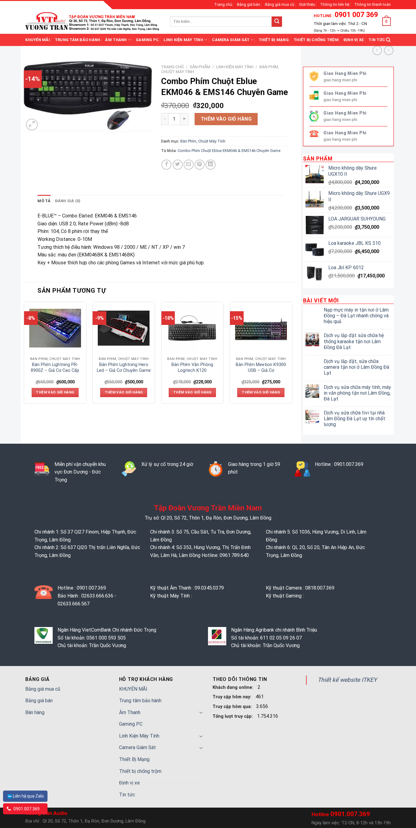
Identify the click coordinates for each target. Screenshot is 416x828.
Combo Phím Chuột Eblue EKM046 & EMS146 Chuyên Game (229, 150)
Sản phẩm (200, 66)
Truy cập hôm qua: (233, 706)
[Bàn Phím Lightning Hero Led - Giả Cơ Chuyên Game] (124, 328)
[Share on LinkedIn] (211, 165)
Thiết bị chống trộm (316, 39)
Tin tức (376, 39)
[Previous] (24, 355)
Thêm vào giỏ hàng (226, 119)
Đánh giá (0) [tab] (68, 201)
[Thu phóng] (32, 125)
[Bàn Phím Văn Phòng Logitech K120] (192, 328)
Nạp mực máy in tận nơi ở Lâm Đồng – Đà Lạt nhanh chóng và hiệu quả (356, 315)
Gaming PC (147, 39)
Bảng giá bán (248, 4)
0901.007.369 (26, 808)
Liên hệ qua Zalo (28, 796)
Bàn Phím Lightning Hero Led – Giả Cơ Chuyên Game (124, 367)
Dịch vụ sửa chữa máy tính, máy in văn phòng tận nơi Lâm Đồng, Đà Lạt (357, 393)
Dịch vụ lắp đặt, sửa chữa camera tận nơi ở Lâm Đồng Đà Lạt (356, 367)
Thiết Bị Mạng (274, 39)
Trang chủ (223, 4)
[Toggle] (201, 712)
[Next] (291, 355)
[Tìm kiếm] (388, 40)
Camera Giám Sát (230, 39)
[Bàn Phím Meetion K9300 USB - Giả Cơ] (261, 328)
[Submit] (277, 21)
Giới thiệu (307, 4)
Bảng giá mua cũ (279, 4)
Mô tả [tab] (44, 201)
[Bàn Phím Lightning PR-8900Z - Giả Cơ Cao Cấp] (55, 328)
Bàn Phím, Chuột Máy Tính (202, 141)
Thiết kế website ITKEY (347, 679)
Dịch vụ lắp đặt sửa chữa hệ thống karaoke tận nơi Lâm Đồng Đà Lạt (354, 341)
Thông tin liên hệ (334, 4)
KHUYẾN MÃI (37, 39)
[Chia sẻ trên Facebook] (166, 165)
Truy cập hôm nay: (232, 696)
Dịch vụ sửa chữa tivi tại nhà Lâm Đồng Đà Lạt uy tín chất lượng (354, 418)
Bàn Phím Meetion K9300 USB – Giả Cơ (261, 367)
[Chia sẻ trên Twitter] (178, 165)
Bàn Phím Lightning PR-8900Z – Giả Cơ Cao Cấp (55, 367)
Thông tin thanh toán (372, 4)
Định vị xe (354, 39)
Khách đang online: (234, 687)
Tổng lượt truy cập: (233, 716)
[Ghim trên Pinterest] (200, 165)
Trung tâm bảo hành (77, 39)
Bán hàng (34, 712)
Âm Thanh (116, 39)
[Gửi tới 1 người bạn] (189, 165)
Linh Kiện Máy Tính (183, 39)
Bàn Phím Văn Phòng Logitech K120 (192, 367)
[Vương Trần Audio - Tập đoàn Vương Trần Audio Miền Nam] (93, 21)
